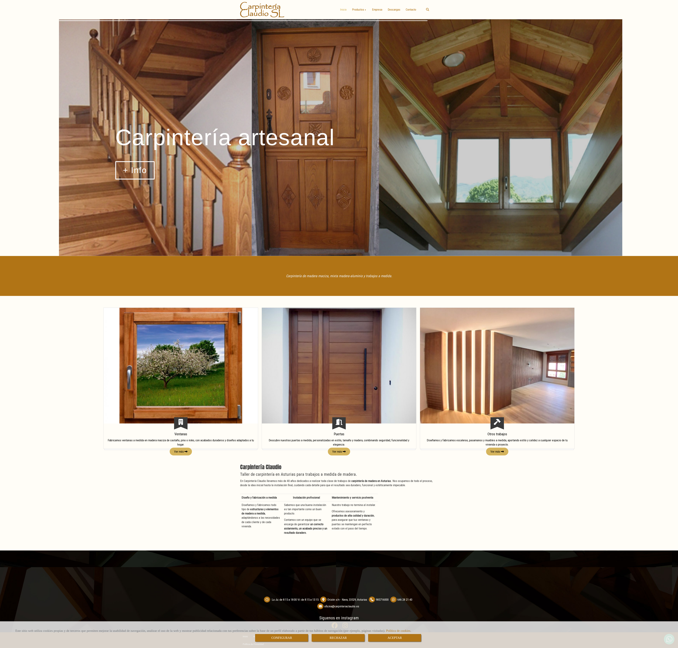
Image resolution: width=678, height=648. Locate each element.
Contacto (411, 9)
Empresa (377, 9)
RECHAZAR (338, 638)
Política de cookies (398, 630)
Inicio (343, 9)
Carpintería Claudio (260, 467)
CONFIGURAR (281, 638)
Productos (358, 9)
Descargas (394, 9)
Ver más (179, 451)
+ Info (135, 170)
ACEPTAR (395, 638)
